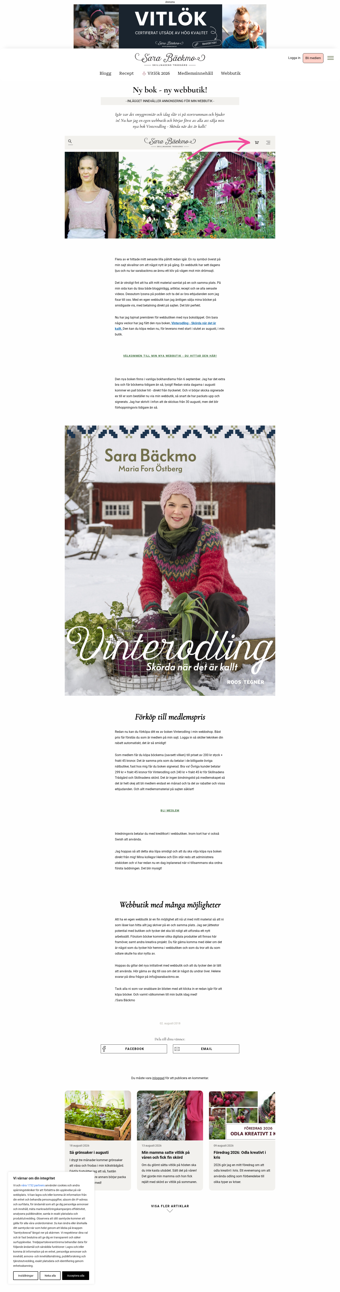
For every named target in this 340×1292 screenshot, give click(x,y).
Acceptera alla (75, 1275)
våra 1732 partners (33, 1185)
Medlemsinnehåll (195, 73)
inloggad (158, 1078)
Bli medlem (313, 58)
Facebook (134, 1049)
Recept (126, 73)
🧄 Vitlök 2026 (156, 73)
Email (207, 1049)
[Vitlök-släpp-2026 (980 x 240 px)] (170, 28)
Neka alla (50, 1275)
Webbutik (231, 73)
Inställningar (25, 1275)
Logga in (294, 58)
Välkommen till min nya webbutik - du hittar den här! (170, 356)
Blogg (105, 73)
